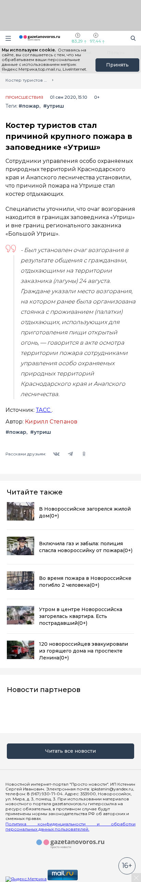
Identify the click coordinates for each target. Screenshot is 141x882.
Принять (117, 65)
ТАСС (44, 410)
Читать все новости (70, 751)
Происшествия (24, 97)
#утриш (53, 106)
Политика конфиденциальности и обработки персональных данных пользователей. (70, 826)
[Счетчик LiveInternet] (94, 878)
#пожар (28, 106)
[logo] (70, 844)
